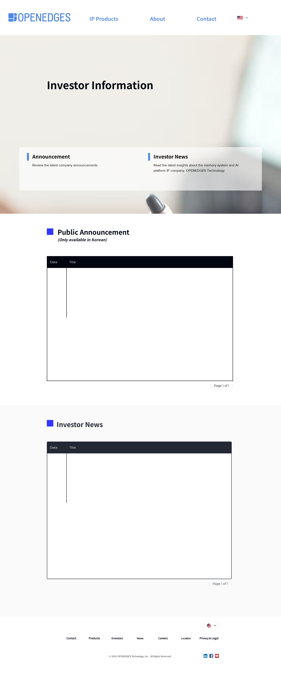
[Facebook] (211, 656)
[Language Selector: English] (242, 18)
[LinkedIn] (205, 656)
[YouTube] (217, 656)
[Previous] (212, 385)
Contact (71, 638)
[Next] (231, 385)
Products (94, 638)
